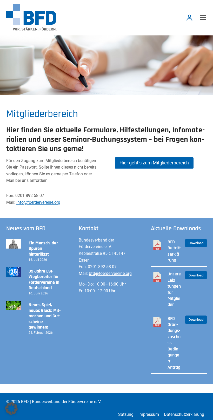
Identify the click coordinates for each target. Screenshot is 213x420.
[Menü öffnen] (202, 18)
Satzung (126, 414)
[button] (11, 408)
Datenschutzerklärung (184, 414)
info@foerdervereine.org (38, 202)
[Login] (189, 17)
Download (196, 243)
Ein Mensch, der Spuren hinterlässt (43, 248)
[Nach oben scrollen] (189, 407)
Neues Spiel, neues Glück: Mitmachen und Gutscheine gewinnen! (45, 316)
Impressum (148, 414)
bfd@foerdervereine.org (110, 273)
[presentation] (13, 244)
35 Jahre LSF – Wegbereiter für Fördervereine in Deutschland (44, 279)
